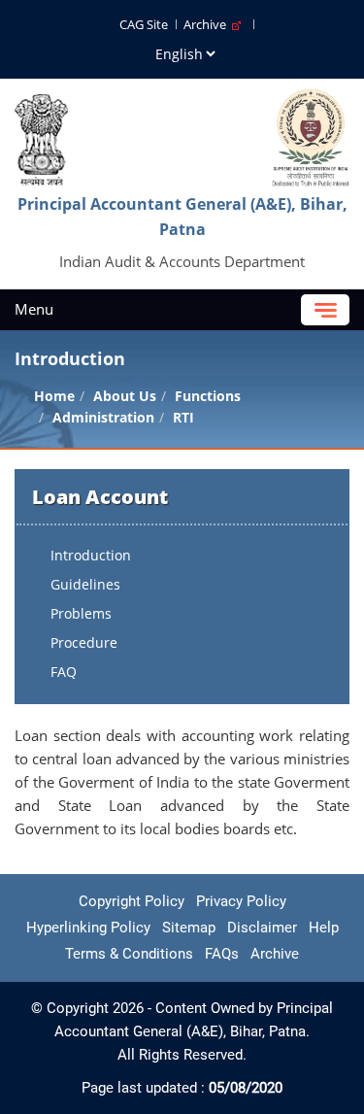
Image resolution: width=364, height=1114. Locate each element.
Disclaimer (262, 927)
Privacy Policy (241, 901)
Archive (207, 24)
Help (324, 927)
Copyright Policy (131, 901)
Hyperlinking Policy (88, 927)
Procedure (83, 642)
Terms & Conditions (129, 953)
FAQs (222, 953)
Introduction (90, 555)
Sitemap (188, 927)
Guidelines (85, 584)
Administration (103, 417)
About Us (124, 396)
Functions (208, 396)
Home (54, 396)
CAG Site (143, 24)
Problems (81, 613)
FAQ (63, 671)
